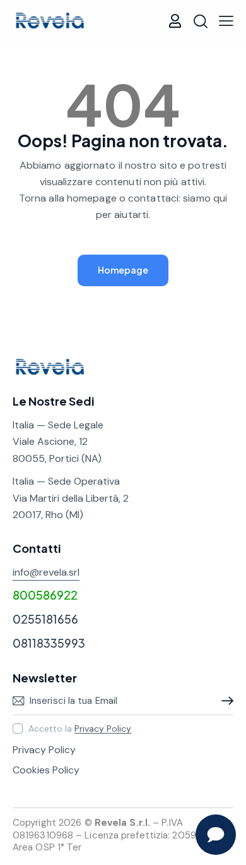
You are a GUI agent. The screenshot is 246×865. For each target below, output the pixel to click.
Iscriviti (223, 701)
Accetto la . (80, 728)
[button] (226, 21)
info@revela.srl (46, 572)
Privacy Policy (102, 729)
